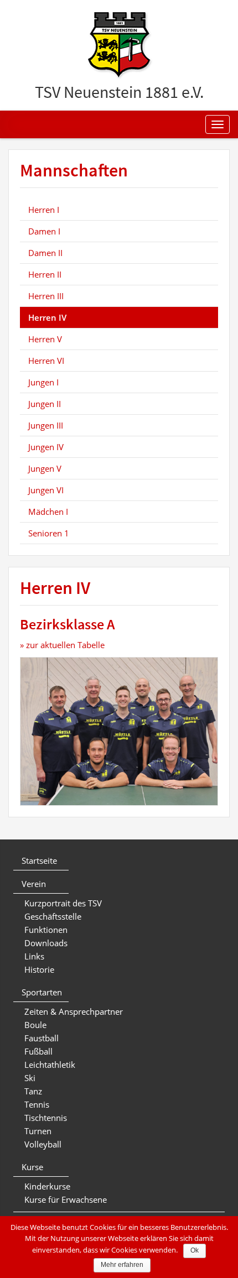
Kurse (32, 1166)
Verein (34, 883)
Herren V (45, 339)
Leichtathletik (49, 1064)
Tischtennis (45, 1117)
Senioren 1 (48, 533)
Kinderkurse (47, 1186)
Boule (35, 1024)
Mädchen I (48, 511)
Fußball (38, 1051)
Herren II (44, 274)
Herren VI (46, 360)
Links (34, 956)
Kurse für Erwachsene (65, 1199)
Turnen (37, 1130)
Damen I (44, 231)
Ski (29, 1077)
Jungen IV (46, 446)
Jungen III (45, 425)
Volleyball (42, 1144)
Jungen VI (46, 489)
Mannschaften (74, 170)
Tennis (36, 1104)
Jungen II (44, 403)
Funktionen (46, 929)
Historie (39, 969)
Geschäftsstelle (52, 916)
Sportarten (42, 992)
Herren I (43, 209)
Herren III (46, 295)
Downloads (46, 942)
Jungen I (43, 382)
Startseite (39, 860)
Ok (194, 1250)
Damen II (45, 252)
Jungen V (44, 468)
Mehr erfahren (122, 1265)
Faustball (41, 1038)
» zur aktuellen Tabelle (62, 644)
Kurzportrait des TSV (63, 903)
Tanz (33, 1091)
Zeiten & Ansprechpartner (73, 1011)
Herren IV (47, 317)
